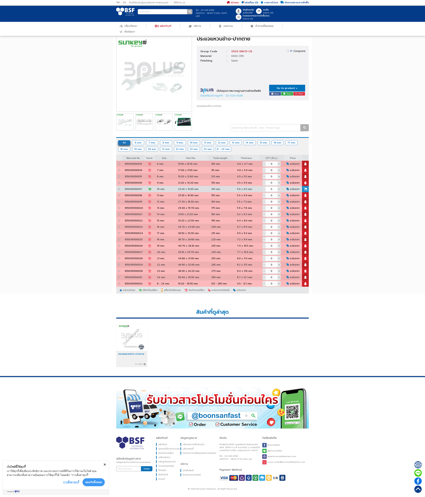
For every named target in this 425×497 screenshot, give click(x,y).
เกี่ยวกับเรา (130, 26)
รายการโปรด (270, 2)
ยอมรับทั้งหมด (93, 482)
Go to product (286, 88)
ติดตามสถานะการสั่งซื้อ (296, 2)
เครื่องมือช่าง (164, 457)
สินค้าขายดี (163, 474)
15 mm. (264, 142)
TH (118, 2)
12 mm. (222, 142)
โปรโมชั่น (162, 470)
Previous (111, 73)
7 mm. (152, 142)
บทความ (227, 26)
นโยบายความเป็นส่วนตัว (194, 444)
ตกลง (147, 468)
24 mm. (208, 149)
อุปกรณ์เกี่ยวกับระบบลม (169, 448)
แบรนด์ (161, 478)
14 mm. (250, 142)
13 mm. (236, 142)
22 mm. (180, 149)
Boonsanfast (273, 445)
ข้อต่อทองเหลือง (166, 453)
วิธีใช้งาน (178, 2)
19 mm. (138, 149)
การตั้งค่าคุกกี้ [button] (71, 482)
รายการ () (268, 11)
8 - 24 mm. (223, 149)
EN (124, 2)
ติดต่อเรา (129, 32)
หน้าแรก (234, 2)
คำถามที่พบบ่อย (264, 26)
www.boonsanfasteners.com (281, 456)
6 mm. (138, 142)
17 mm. (292, 142)
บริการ (197, 26)
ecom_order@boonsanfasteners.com (286, 462)
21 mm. (166, 149)
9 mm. (180, 142)
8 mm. (166, 142)
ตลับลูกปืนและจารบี (166, 461)
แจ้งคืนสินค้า (188, 470)
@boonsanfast (274, 450)
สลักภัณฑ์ (162, 444)
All (124, 142)
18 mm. (124, 149)
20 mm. (152, 149)
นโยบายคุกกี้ (188, 448)
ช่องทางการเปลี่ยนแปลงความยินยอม (199, 453)
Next (196, 73)
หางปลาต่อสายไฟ (166, 465)
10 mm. (194, 142)
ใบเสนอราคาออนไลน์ (192, 474)
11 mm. (208, 142)
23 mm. (194, 149)
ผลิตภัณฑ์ (165, 26)
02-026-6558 (234, 96)
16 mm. (278, 142)
